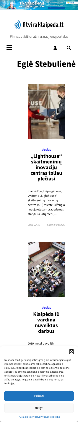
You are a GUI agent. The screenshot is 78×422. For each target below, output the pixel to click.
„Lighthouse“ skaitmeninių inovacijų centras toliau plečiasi (46, 167)
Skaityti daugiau (56, 225)
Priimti (39, 396)
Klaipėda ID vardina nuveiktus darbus (46, 322)
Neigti (39, 408)
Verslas (46, 149)
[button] (71, 352)
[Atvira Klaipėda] (39, 28)
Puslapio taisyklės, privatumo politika (39, 417)
